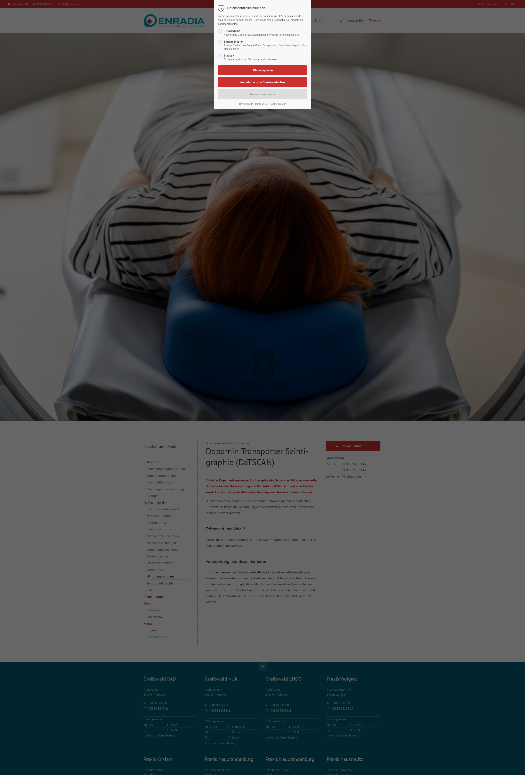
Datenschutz (246, 104)
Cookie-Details (277, 104)
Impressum (261, 104)
